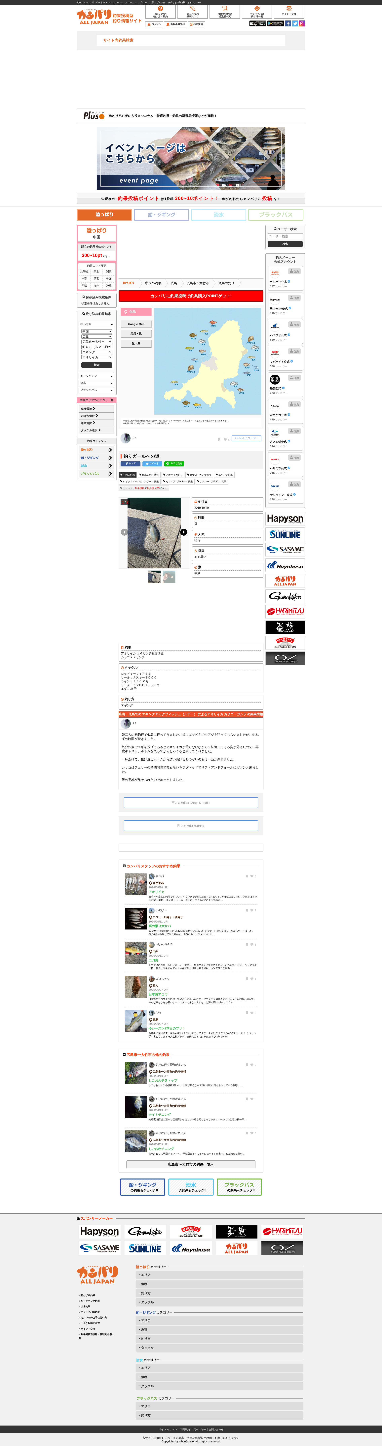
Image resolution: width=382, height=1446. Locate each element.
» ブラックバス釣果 (89, 1312)
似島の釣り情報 (150, 474)
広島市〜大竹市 (198, 283)
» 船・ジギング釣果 (89, 1301)
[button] (183, 533)
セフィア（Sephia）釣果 (179, 481)
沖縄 (109, 285)
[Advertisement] (191, 79)
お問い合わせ (216, 1429)
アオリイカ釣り (174, 474)
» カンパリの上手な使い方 (93, 1317)
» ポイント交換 (87, 1328)
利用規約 (185, 1429)
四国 (84, 285)
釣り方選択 (88, 416)
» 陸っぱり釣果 (87, 1295)
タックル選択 (89, 430)
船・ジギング (88, 375)
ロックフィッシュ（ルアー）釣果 (140, 481)
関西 (96, 278)
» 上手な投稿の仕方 (89, 1323)
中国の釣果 (153, 283)
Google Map (136, 324)
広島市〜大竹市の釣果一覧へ (191, 1164)
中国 (109, 278)
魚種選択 (87, 408)
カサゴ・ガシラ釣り (200, 474)
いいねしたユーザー (246, 438)
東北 (96, 271)
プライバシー (199, 1429)
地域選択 (87, 423)
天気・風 (136, 333)
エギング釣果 (225, 474)
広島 (174, 283)
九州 (96, 285)
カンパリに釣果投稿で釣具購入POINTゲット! (191, 296)
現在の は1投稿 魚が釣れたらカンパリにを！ (192, 198)
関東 (109, 271)
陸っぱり (86, 324)
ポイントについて (168, 1429)
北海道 (84, 271)
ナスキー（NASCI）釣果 (212, 481)
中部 (84, 278)
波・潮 (136, 343)
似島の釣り (226, 283)
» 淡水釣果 (84, 1306)
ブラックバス (88, 389)
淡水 (83, 382)
